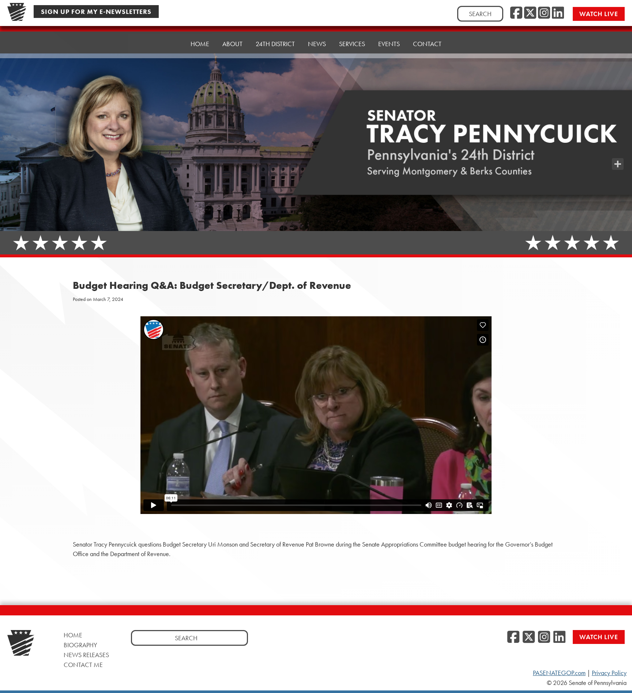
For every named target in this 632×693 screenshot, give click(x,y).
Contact (427, 44)
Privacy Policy (609, 673)
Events (389, 44)
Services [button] (352, 44)
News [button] (317, 44)
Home (200, 44)
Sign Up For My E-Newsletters (96, 11)
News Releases (86, 655)
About (232, 44)
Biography (80, 645)
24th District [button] (275, 44)
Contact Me (83, 664)
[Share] (617, 164)
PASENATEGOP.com (559, 673)
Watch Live (598, 14)
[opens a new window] (617, 149)
